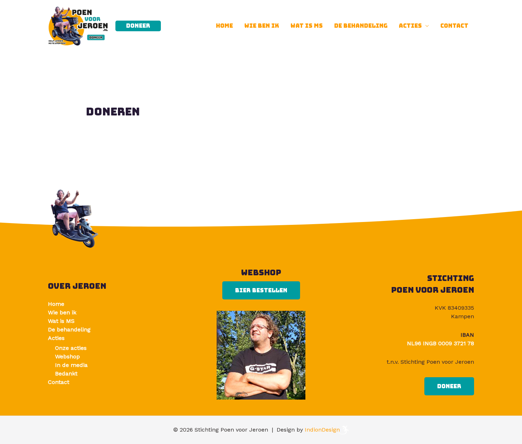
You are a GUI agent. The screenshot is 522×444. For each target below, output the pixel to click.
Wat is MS (306, 25)
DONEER (449, 386)
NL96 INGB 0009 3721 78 (440, 343)
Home (224, 25)
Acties (410, 25)
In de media (71, 365)
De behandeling (360, 25)
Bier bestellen (261, 290)
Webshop (67, 356)
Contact (454, 25)
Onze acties (71, 348)
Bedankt (66, 373)
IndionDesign (322, 429)
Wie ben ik (261, 25)
